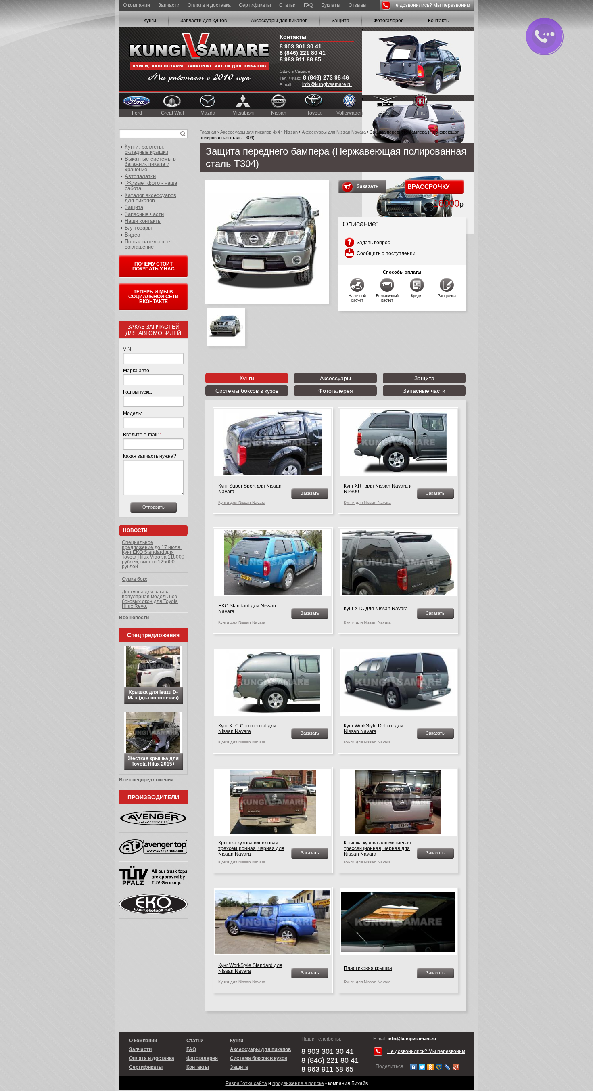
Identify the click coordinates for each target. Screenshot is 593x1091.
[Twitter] (422, 1067)
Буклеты (330, 5)
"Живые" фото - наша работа (151, 185)
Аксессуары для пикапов (279, 20)
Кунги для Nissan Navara (241, 502)
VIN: (127, 349)
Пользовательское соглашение (147, 244)
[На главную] (199, 59)
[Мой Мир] (439, 1067)
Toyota (314, 113)
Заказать (367, 186)
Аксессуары (335, 378)
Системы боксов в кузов (246, 390)
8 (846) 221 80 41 (303, 53)
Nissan (278, 113)
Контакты (439, 20)
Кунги (150, 20)
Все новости (134, 617)
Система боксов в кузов (258, 1058)
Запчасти (169, 5)
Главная (208, 132)
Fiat (421, 113)
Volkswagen (349, 113)
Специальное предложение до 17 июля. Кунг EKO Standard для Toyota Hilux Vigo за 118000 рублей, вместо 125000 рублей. (153, 555)
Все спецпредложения (146, 779)
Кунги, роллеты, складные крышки (146, 149)
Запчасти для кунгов (203, 20)
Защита (340, 20)
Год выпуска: (137, 391)
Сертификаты (255, 5)
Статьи (287, 5)
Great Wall (172, 113)
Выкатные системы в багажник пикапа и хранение (150, 164)
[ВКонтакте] (413, 1067)
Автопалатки (140, 176)
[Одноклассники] (430, 1067)
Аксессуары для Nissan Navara (334, 132)
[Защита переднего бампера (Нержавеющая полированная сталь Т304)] (267, 242)
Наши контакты (143, 221)
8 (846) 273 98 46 (326, 77)
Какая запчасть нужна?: (150, 456)
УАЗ (385, 113)
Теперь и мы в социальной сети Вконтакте (153, 296)
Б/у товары (138, 227)
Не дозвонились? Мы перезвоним (431, 5)
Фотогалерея (389, 20)
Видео (132, 234)
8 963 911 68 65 (300, 59)
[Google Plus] (456, 1067)
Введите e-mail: (142, 434)
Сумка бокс (134, 579)
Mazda (207, 113)
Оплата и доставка (209, 5)
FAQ (308, 5)
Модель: (132, 413)
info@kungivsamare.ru (327, 84)
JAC (456, 113)
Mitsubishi (243, 113)
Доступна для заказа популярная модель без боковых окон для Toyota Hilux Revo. (150, 599)
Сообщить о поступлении (386, 253)
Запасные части (424, 390)
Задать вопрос (373, 242)
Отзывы (358, 5)
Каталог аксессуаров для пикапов (150, 198)
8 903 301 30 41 (301, 46)
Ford (137, 113)
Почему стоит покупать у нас (153, 266)
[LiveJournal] (447, 1067)
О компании (136, 5)
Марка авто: (136, 370)
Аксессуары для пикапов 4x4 (250, 132)
